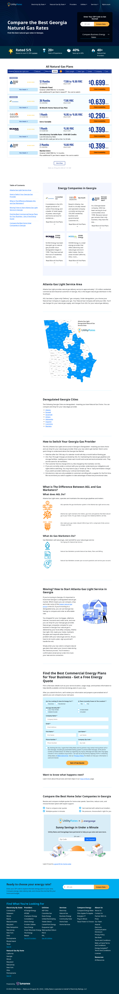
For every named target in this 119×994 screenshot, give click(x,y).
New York (10, 933)
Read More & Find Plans (54, 222)
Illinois (9, 916)
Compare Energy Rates (85, 910)
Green (90, 71)
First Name (50, 731)
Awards (97, 924)
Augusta (48, 422)
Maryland (10, 924)
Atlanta (48, 410)
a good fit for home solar (62, 864)
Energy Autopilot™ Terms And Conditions (103, 949)
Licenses (98, 953)
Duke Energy (46, 916)
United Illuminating (49, 919)
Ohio (8, 935)
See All (9, 947)
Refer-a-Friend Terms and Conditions (102, 944)
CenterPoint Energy (49, 924)
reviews (34, 53)
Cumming (49, 424)
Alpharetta (49, 419)
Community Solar (66, 919)
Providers (73, 4)
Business (51, 704)
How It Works (85, 779)
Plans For (48, 71)
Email (48, 724)
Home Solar (64, 922)
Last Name (82, 731)
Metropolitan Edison (49, 930)
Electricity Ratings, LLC (79, 989)
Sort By (107, 72)
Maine (9, 919)
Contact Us (99, 913)
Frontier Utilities (30, 924)
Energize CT (81, 916)
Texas (9, 944)
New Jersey (11, 930)
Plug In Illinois (82, 919)
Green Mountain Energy (32, 930)
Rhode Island (11, 941)
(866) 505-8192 (62, 756)
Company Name (51, 716)
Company (99, 71)
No (88, 704)
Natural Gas (38, 72)
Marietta (48, 426)
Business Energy (65, 916)
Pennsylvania (11, 938)
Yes (82, 704)
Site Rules (98, 937)
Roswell (48, 412)
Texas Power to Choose (85, 922)
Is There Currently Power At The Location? (92, 701)
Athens (47, 417)
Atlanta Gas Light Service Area (20, 190)
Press (97, 919)
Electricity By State (38, 4)
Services (94, 4)
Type (81, 71)
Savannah (48, 415)
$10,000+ (83, 712)
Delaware (10, 913)
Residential (61, 704)
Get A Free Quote (77, 763)
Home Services (65, 924)
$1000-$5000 (84, 710)
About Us (98, 910)
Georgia (9, 956)
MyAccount (106, 4)
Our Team (98, 922)
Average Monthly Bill (53, 708)
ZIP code (77, 836)
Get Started (90, 839)
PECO (44, 933)
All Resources (99, 960)
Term (70, 71)
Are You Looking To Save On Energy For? (59, 701)
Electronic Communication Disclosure (100, 929)
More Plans (59, 163)
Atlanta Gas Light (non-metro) (22, 72)
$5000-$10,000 (52, 712)
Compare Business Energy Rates (93, 35)
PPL (43, 935)
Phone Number (51, 739)
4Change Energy (30, 910)
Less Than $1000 (53, 710)
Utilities (83, 4)
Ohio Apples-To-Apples (85, 913)
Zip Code (84, 739)
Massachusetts (12, 922)
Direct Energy (29, 922)
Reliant (26, 935)
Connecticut (11, 910)
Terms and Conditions (102, 940)
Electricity (63, 910)
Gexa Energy (28, 927)
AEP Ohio (45, 910)
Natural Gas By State (57, 4)
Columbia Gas (47, 913)
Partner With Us (100, 916)
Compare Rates (101, 24)
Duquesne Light (47, 927)
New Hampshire (12, 927)
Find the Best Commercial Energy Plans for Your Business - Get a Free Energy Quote (24, 216)
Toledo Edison (47, 922)
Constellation (29, 919)
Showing (11, 71)
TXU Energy (28, 933)
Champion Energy (30, 916)
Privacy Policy (79, 756)
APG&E (26, 913)
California (10, 953)
